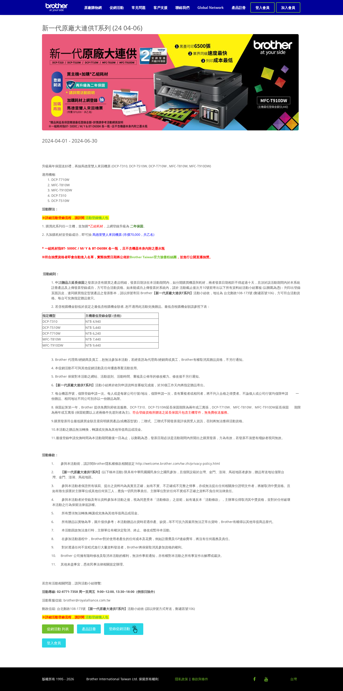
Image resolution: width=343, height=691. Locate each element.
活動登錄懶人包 (96, 217)
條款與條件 (200, 679)
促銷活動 (117, 7)
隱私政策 (181, 679)
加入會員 (288, 7)
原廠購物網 (93, 7)
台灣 (293, 679)
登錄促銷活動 (120, 628)
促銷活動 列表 (58, 629)
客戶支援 (161, 7)
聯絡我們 (182, 7)
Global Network (210, 7)
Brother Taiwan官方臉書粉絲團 (153, 257)
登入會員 (263, 7)
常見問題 (139, 7)
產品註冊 (239, 7)
